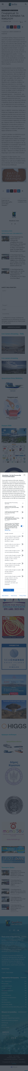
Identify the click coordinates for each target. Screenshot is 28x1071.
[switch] (22, 507)
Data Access (14, 595)
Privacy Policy (22, 595)
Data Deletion (5, 595)
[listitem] (14, 503)
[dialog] (14, 535)
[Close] (24, 475)
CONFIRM (8, 590)
